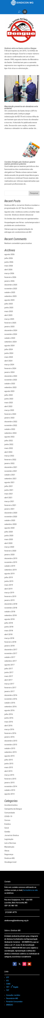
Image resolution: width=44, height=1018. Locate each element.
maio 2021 (8, 494)
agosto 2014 (9, 794)
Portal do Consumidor (14, 1002)
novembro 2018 (10, 608)
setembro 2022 (10, 433)
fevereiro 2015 (10, 779)
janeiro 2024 (9, 372)
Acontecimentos (11, 805)
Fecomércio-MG (12, 998)
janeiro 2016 (9, 737)
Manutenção (9, 847)
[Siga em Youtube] (29, 964)
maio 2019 (8, 585)
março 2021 (9, 501)
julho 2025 (8, 304)
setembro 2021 (10, 479)
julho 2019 (8, 577)
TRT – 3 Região (12, 986)
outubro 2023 (9, 384)
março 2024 (9, 365)
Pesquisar (34, 193)
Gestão (7, 832)
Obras (6, 851)
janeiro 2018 (9, 646)
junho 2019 (8, 581)
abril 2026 (8, 270)
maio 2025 (8, 311)
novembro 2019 (10, 562)
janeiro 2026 (9, 281)
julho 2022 (8, 441)
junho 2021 (8, 490)
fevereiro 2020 (10, 551)
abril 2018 (8, 634)
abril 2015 (8, 771)
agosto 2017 (9, 665)
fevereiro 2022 (10, 460)
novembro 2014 (10, 786)
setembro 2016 (10, 707)
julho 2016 (8, 714)
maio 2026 (8, 266)
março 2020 (9, 547)
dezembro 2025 (10, 285)
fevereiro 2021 (10, 505)
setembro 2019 (10, 570)
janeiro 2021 (9, 509)
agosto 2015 (9, 756)
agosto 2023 (9, 391)
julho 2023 (8, 395)
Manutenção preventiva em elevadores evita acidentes (21, 107)
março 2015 (9, 775)
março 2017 (9, 684)
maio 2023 (8, 403)
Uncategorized (10, 862)
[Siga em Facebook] (15, 964)
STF (7, 977)
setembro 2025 (10, 296)
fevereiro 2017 (10, 688)
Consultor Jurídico (13, 995)
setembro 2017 (10, 661)
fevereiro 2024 (10, 368)
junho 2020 (8, 536)
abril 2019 (8, 589)
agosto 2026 (9, 254)
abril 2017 (8, 680)
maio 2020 (8, 539)
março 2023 (9, 410)
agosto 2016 (9, 710)
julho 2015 (8, 760)
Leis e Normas (10, 843)
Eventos (7, 824)
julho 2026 (8, 258)
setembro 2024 (10, 342)
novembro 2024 (10, 334)
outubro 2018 (9, 612)
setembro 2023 (10, 387)
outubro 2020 (9, 520)
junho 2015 (8, 764)
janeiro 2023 (9, 418)
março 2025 (9, 319)
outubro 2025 (9, 292)
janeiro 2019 (9, 600)
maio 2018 (8, 631)
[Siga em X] (20, 964)
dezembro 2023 (10, 376)
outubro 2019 (9, 566)
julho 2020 (8, 532)
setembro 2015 (10, 752)
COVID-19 (8, 816)
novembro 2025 (10, 289)
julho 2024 (8, 349)
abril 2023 (8, 406)
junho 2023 (8, 399)
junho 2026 (8, 262)
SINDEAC (9, 1005)
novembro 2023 (10, 380)
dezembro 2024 (10, 330)
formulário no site (30, 890)
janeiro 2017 (9, 691)
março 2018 (9, 638)
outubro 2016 (9, 703)
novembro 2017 (10, 653)
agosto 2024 (9, 346)
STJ (7, 981)
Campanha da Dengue (13, 809)
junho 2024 (8, 353)
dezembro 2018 (10, 604)
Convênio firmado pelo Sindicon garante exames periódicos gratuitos (19, 163)
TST (7, 990)
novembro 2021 (10, 471)
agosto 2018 (9, 619)
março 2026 (9, 273)
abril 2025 (8, 315)
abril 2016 (8, 726)
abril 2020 (8, 543)
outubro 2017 (9, 657)
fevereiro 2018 (10, 642)
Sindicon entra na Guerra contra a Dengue (20, 48)
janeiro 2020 (9, 555)
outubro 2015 (9, 748)
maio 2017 (8, 676)
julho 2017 (8, 669)
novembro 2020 (10, 517)
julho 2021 (8, 486)
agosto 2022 (9, 437)
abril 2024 (8, 361)
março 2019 (9, 593)
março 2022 (9, 456)
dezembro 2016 (10, 695)
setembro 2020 (10, 524)
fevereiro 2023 (10, 414)
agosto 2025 (9, 300)
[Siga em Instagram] (24, 964)
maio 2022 (8, 448)
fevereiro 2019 (10, 596)
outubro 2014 (9, 790)
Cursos (7, 820)
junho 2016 (8, 718)
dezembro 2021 (10, 467)
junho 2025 (8, 308)
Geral (6, 828)
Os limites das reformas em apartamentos (21, 219)
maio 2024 (8, 357)
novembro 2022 (10, 425)
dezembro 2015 (10, 741)
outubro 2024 (9, 338)
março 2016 (9, 729)
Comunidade (9, 813)
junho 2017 (8, 672)
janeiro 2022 (9, 463)
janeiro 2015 (9, 783)
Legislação (8, 839)
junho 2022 (8, 444)
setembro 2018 (10, 615)
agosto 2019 (9, 574)
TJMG (8, 984)
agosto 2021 (9, 482)
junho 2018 (8, 627)
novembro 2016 (10, 699)
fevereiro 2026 (10, 277)
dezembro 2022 (10, 422)
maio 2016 (8, 722)
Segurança (8, 854)
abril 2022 (8, 452)
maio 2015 (8, 767)
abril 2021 (8, 498)
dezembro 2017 (10, 650)
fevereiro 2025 (10, 323)
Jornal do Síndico (11, 835)
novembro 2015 (10, 745)
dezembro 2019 (10, 558)
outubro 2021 (9, 475)
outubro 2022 (9, 429)
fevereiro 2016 (10, 733)
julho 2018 (8, 623)
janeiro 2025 (9, 327)
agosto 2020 (9, 528)
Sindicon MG (9, 858)
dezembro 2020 (10, 513)
